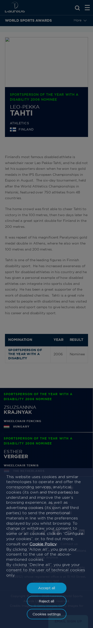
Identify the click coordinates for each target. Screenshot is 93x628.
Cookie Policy (43, 544)
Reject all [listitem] (46, 601)
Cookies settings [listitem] (46, 614)
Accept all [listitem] (46, 588)
